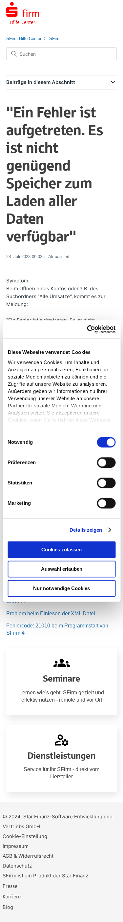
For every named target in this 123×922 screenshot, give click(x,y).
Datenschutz (17, 866)
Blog (8, 907)
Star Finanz (75, 875)
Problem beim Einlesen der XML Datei (50, 613)
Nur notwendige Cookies (61, 588)
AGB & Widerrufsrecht (28, 856)
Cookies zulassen (61, 549)
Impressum (16, 846)
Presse (10, 886)
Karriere (12, 896)
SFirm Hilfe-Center (23, 38)
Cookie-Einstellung (25, 836)
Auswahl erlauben (61, 569)
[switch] (106, 462)
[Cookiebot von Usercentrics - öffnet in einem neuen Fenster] (87, 329)
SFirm (55, 38)
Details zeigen (86, 530)
